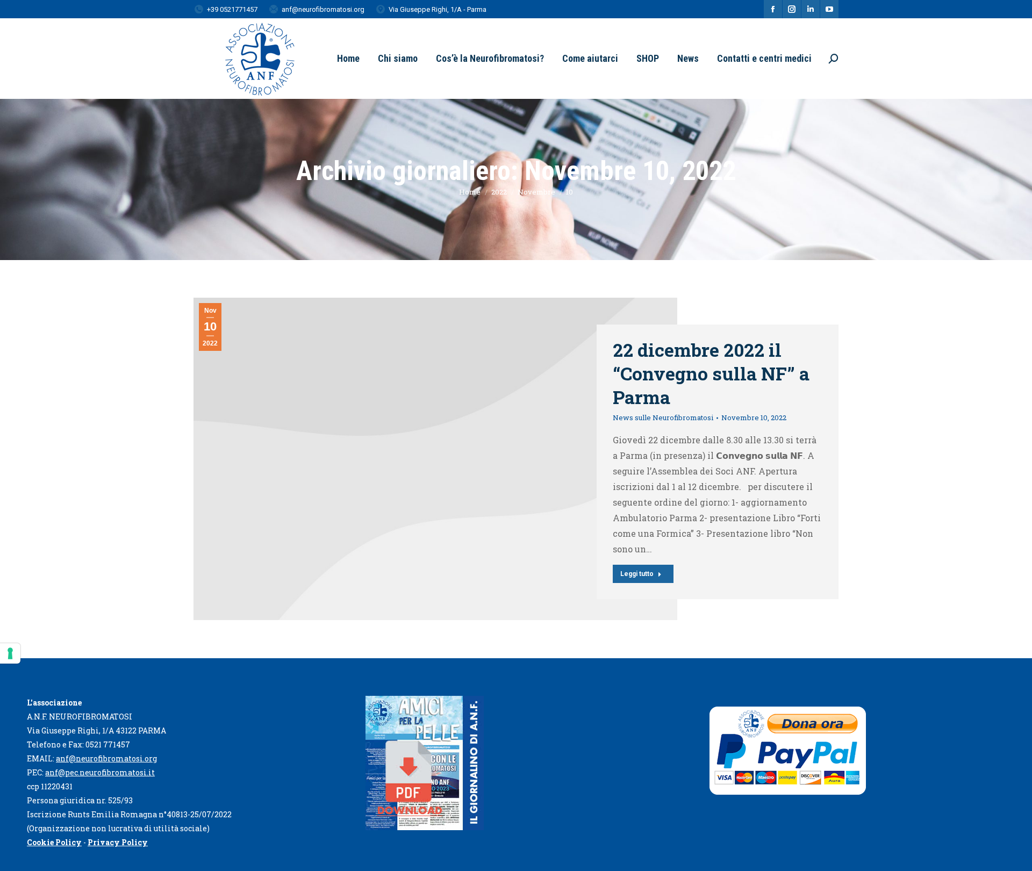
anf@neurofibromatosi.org (106, 758)
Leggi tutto (637, 574)
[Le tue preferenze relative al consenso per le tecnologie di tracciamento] (10, 653)
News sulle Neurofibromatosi (663, 417)
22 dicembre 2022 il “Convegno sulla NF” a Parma (711, 373)
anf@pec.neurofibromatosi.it (100, 772)
